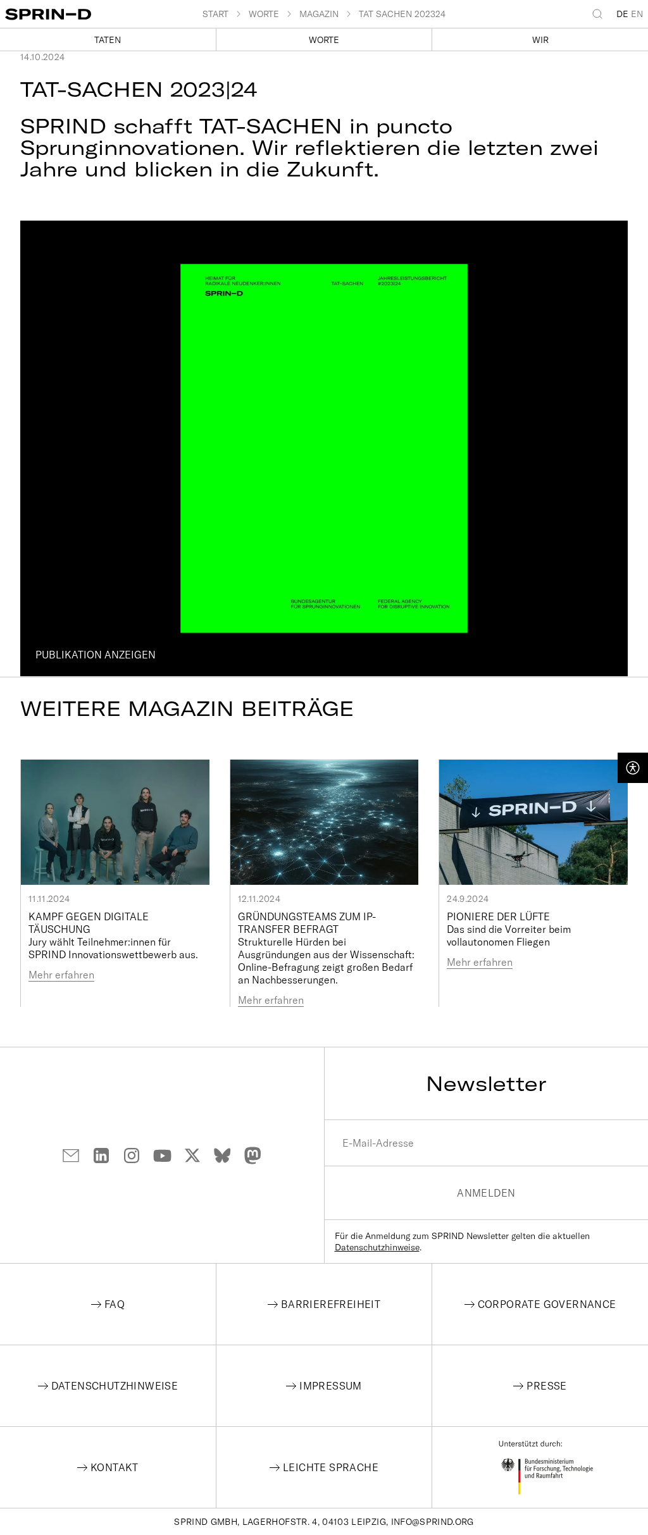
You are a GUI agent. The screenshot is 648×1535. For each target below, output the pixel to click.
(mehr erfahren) (460, 442)
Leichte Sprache (330, 1467)
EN (637, 14)
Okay (324, 454)
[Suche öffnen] (600, 14)
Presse (546, 1385)
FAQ (114, 1304)
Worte (324, 40)
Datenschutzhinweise (377, 1247)
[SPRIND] (103, 14)
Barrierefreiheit (330, 1304)
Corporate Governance (547, 1304)
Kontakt (114, 1467)
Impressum (330, 1385)
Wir (540, 40)
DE (622, 14)
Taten (107, 40)
